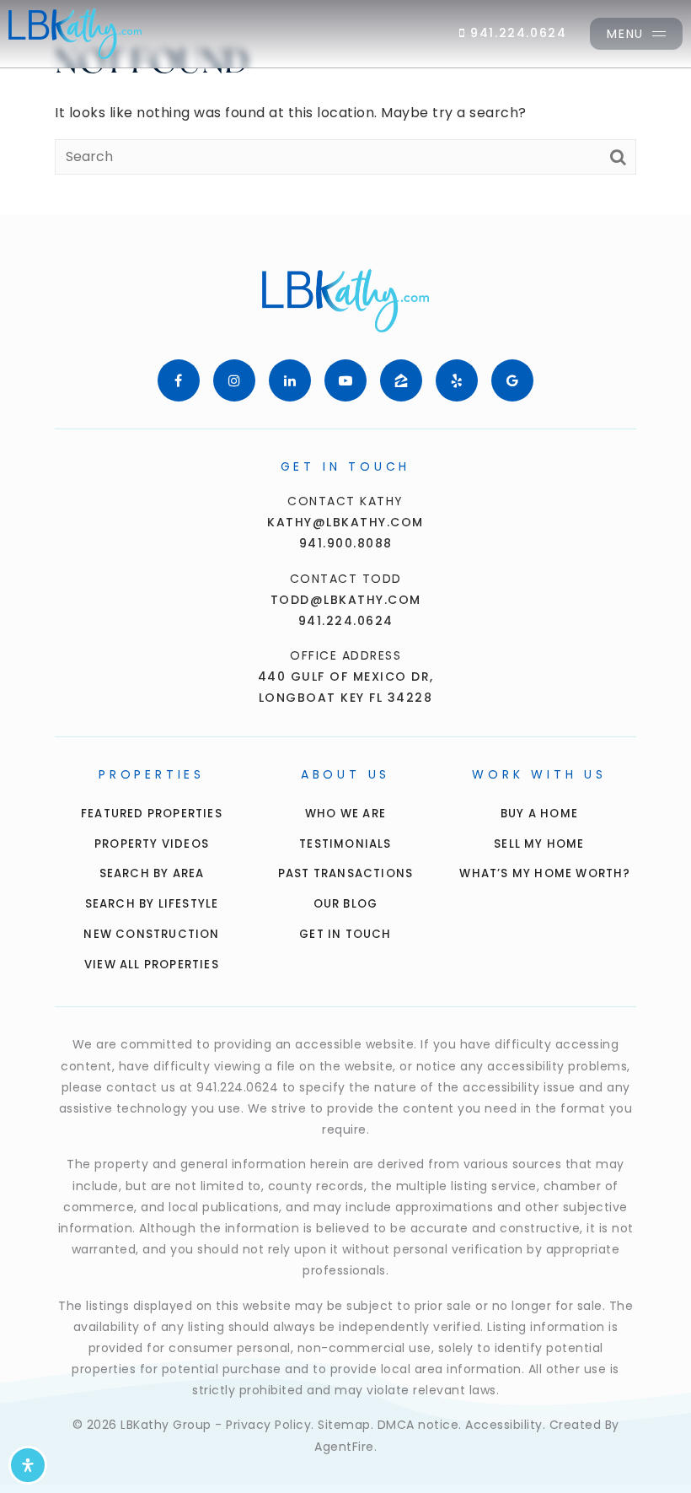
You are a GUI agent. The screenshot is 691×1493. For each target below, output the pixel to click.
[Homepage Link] (75, 32)
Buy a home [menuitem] (539, 814)
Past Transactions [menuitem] (345, 873)
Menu (625, 33)
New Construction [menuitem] (151, 934)
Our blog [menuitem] (345, 904)
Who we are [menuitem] (345, 814)
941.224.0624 (516, 32)
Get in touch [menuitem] (345, 934)
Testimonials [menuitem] (345, 844)
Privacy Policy (268, 1424)
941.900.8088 (346, 543)
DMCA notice (418, 1424)
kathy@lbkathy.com (345, 522)
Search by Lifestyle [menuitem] (152, 904)
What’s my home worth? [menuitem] (544, 873)
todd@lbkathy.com (346, 599)
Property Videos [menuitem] (151, 844)
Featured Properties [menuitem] (151, 814)
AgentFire (344, 1446)
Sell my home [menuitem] (539, 844)
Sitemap (344, 1424)
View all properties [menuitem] (151, 965)
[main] (345, 107)
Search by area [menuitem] (152, 873)
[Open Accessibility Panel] (27, 1465)
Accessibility (504, 1424)
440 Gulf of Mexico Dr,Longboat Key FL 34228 (346, 687)
